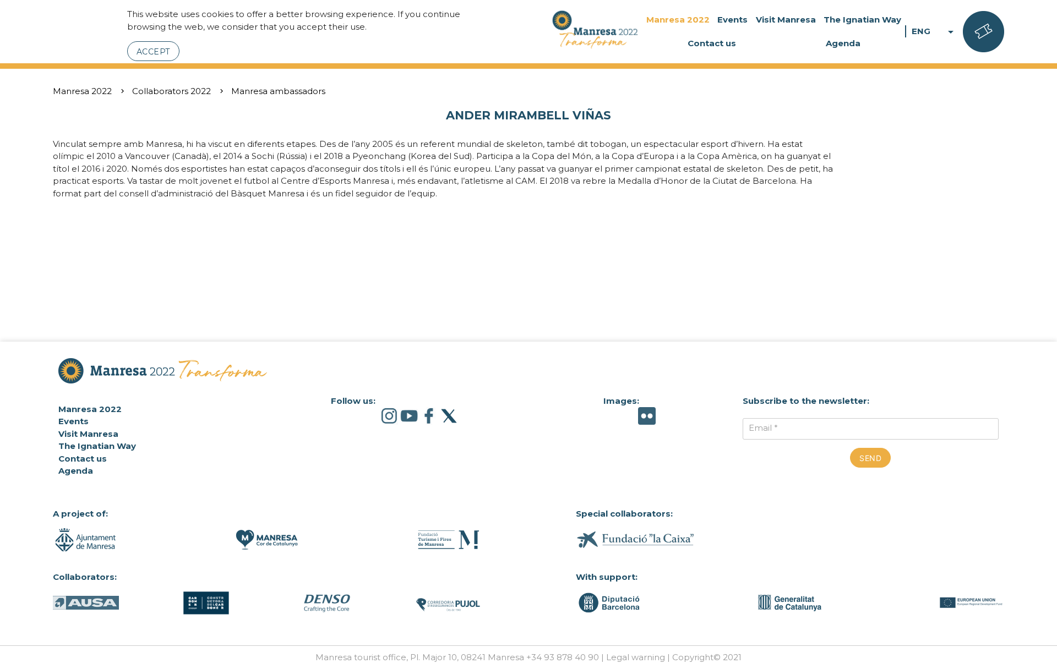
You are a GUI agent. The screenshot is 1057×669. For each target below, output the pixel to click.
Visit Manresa (786, 19)
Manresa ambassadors (278, 91)
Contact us (712, 43)
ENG (934, 31)
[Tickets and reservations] (983, 32)
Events (732, 19)
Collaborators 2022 (171, 91)
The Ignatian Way (862, 19)
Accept (153, 52)
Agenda (843, 43)
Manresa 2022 (678, 19)
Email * (763, 428)
